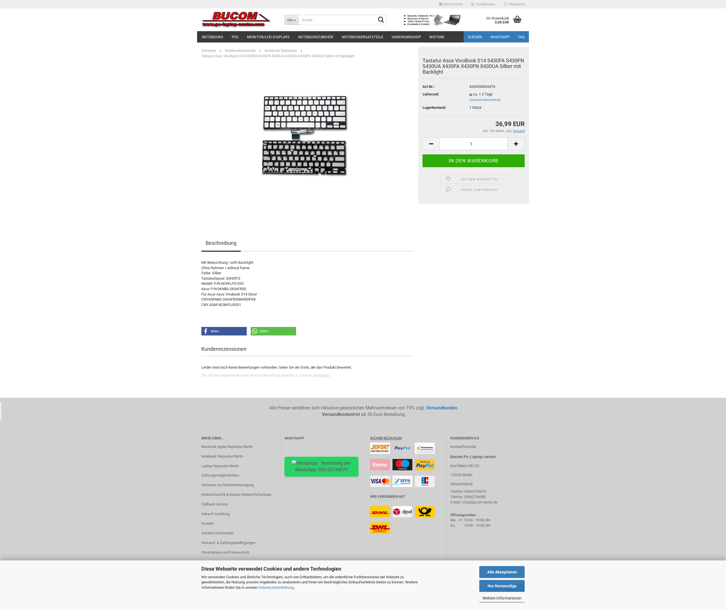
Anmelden (321, 375)
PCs (235, 37)
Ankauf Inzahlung (215, 514)
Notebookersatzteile (362, 37)
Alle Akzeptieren (502, 572)
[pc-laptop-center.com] (238, 19)
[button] (224, 331)
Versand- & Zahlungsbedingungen (228, 543)
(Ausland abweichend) (485, 100)
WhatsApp (500, 37)
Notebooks (212, 37)
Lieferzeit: (431, 94)
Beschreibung (221, 243)
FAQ (521, 37)
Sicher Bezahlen (386, 438)
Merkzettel (516, 4)
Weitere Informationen (502, 598)
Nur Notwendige (502, 586)
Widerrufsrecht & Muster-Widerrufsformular (236, 494)
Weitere (436, 37)
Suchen (475, 37)
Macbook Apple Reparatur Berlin (227, 447)
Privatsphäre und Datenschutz (225, 552)
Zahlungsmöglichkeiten (220, 475)
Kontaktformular (463, 447)
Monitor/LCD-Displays (268, 37)
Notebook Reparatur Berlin (222, 456)
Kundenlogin (484, 4)
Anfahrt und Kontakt (217, 533)
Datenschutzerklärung (276, 587)
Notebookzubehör (315, 37)
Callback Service (214, 504)
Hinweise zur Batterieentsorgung (227, 485)
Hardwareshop (406, 37)
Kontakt (207, 523)
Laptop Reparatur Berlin (220, 466)
